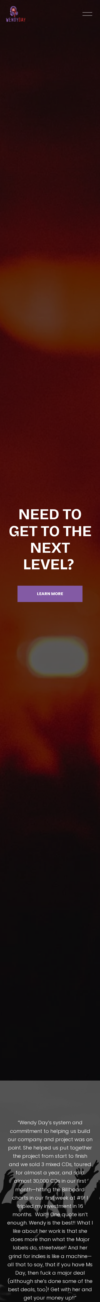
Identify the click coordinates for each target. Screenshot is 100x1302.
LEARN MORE (50, 593)
